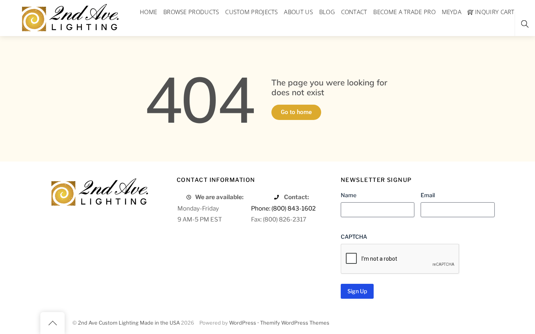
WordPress (242, 323)
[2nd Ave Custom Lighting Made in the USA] (69, 16)
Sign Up (357, 291)
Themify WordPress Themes (294, 323)
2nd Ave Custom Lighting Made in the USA (129, 323)
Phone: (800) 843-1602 (283, 208)
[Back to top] (52, 323)
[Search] (525, 24)
